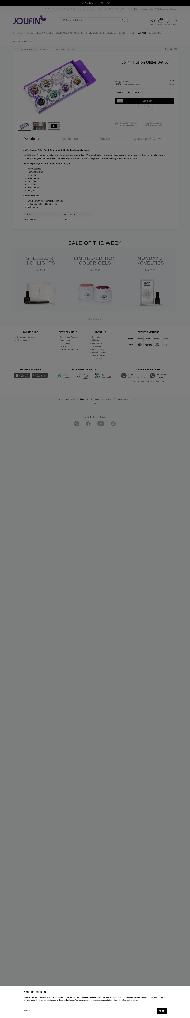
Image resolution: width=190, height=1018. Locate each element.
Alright (162, 1011)
